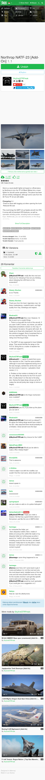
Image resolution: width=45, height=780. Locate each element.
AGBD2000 (13, 392)
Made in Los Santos (8, 773)
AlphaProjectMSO (15, 445)
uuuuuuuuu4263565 (16, 434)
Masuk (25, 602)
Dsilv (11, 491)
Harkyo (11, 591)
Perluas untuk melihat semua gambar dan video (22, 172)
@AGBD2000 (14, 407)
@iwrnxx (12, 568)
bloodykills (13, 458)
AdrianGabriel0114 (16, 512)
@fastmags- (13, 557)
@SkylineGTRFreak (16, 275)
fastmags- (13, 527)
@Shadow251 (14, 359)
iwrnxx (11, 481)
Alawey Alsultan (15, 290)
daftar (34, 602)
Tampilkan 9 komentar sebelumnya (22, 268)
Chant (11, 273)
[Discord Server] (22, 80)
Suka (18, 178)
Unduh (24, 66)
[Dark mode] (38, 2)
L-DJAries (12, 468)
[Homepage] (14, 80)
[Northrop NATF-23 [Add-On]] (22, 136)
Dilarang (26, 512)
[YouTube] (17, 80)
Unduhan (8, 178)
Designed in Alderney (8, 770)
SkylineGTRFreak (20, 78)
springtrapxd (14, 501)
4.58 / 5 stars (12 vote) (7, 182)
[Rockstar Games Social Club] (19, 80)
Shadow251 (13, 315)
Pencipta (25, 357)
